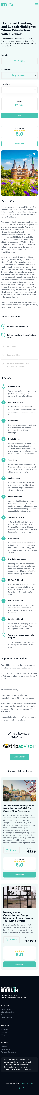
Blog (3, 1035)
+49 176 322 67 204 (11, 995)
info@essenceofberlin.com (16, 997)
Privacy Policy (6, 1049)
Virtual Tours (6, 1015)
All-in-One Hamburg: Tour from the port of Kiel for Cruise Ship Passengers (18, 808)
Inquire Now (19, 144)
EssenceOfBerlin (26, 1083)
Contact (4, 1032)
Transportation (6, 1017)
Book (19, 115)
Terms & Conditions (8, 1052)
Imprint (4, 1046)
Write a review (19, 757)
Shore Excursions (7, 1012)
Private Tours (6, 1009)
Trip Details (19, 874)
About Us (4, 1029)
